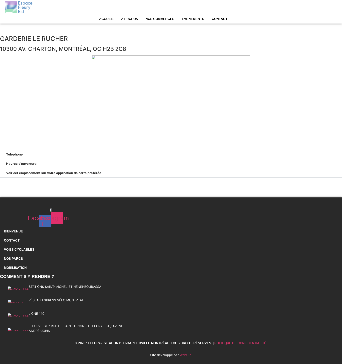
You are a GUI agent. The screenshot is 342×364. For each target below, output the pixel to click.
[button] (171, 154)
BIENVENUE (13, 231)
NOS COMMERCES (159, 19)
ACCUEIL (106, 19)
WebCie (185, 355)
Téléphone (14, 154)
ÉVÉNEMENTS (193, 19)
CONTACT (219, 19)
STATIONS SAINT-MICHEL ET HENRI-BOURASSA (65, 287)
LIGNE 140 (36, 314)
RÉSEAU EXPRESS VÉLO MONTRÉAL (56, 300)
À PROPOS (129, 19)
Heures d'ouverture (21, 164)
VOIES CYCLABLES (19, 249)
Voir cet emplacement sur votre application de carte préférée (53, 173)
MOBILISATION (15, 267)
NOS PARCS (13, 258)
